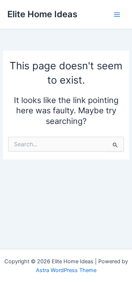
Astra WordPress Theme (66, 270)
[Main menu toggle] (117, 14)
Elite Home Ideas (42, 14)
